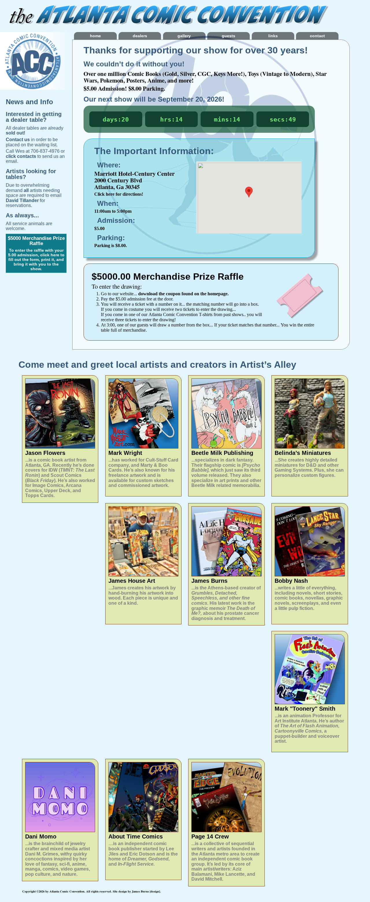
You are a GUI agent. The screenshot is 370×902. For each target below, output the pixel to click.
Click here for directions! (118, 194)
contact (317, 35)
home (95, 35)
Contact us (18, 139)
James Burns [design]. (146, 891)
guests (228, 35)
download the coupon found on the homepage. (183, 293)
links (273, 35)
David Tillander (22, 200)
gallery (184, 35)
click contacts (21, 156)
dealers (140, 35)
